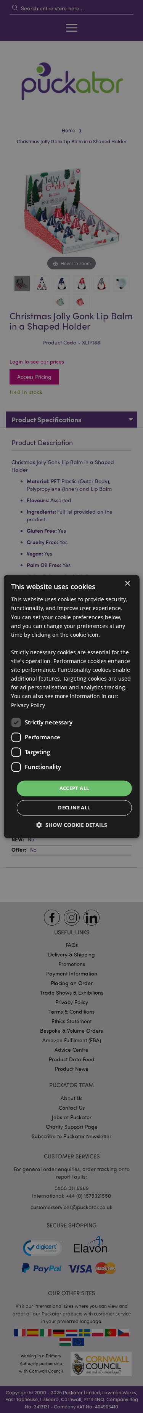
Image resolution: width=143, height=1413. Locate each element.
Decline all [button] (74, 807)
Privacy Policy (28, 705)
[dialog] (71, 706)
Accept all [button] (74, 788)
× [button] (127, 583)
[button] (71, 825)
